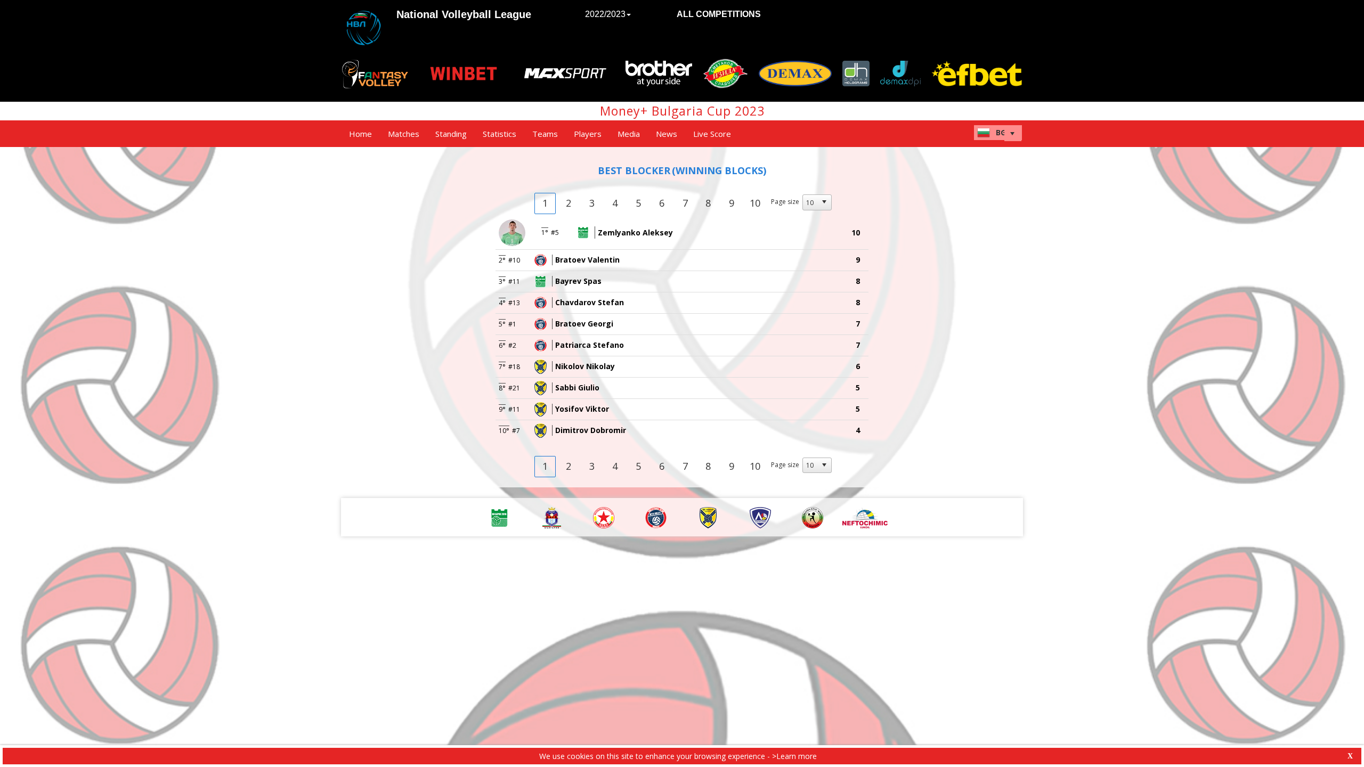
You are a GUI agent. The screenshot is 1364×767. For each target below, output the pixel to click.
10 (755, 203)
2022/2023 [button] (605, 14)
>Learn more (794, 756)
